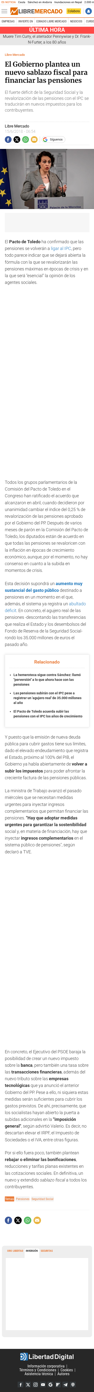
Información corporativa (46, 1366)
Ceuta (21, 2)
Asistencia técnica (39, 1374)
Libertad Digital (47, 1356)
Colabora (74, 11)
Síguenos (56, 139)
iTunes (73, 1384)
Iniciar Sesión (88, 11)
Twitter (28, 1384)
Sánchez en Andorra (40, 2)
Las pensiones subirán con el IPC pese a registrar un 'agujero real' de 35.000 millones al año (47, 697)
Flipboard (58, 1384)
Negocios (76, 21)
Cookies (66, 1370)
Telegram (65, 1384)
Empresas (8, 21)
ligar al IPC (61, 248)
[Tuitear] (16, 139)
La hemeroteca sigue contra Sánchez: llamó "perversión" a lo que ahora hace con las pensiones (47, 679)
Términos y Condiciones (37, 1370)
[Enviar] (25, 139)
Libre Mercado (15, 55)
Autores (63, 1374)
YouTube (43, 1384)
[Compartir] (8, 139)
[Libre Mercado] (36, 11)
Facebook (20, 1384)
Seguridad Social (43, 1199)
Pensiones (22, 1199)
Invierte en (25, 21)
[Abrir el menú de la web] (5, 11)
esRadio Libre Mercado (51, 21)
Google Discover (50, 1384)
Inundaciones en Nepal (68, 2)
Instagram (35, 1384)
